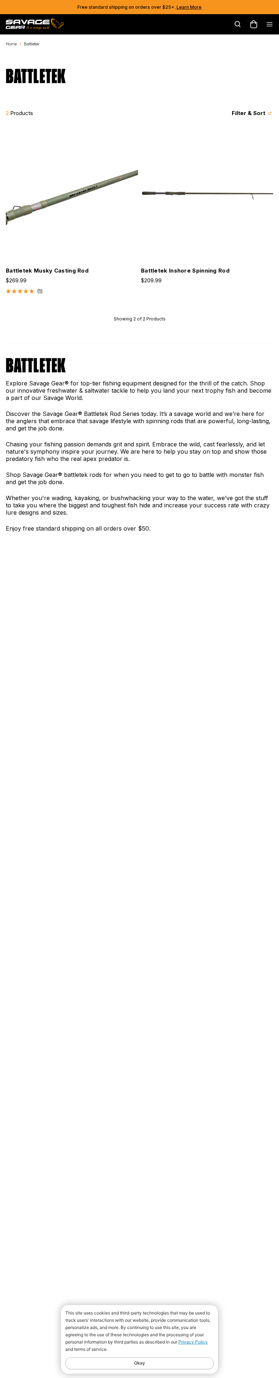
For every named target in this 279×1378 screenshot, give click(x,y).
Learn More (189, 7)
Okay (139, 1363)
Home (11, 43)
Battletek (31, 43)
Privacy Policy (193, 1342)
